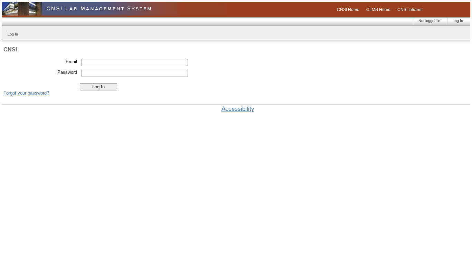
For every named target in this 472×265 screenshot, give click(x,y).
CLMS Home (378, 9)
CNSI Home (348, 9)
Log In (458, 21)
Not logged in (429, 21)
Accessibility (237, 109)
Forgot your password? (26, 93)
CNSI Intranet (410, 9)
